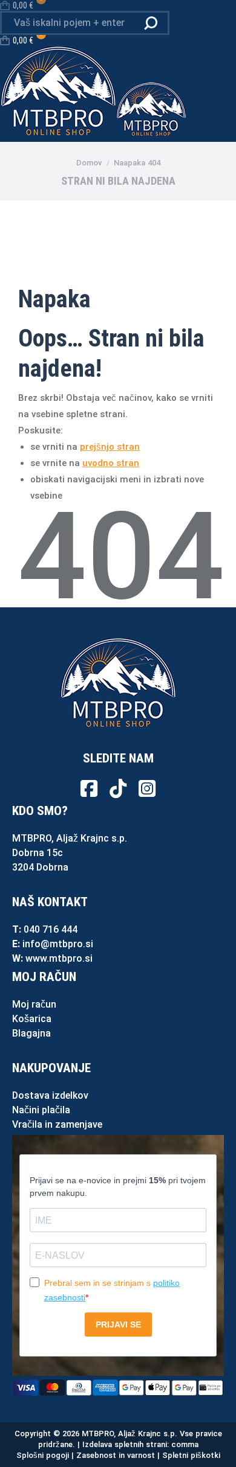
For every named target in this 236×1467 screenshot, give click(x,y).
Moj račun (34, 1004)
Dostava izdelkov (50, 1095)
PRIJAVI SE (118, 1324)
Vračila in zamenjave (57, 1124)
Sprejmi (36, 1447)
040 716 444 (50, 929)
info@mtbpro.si (57, 944)
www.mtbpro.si (59, 958)
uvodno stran (110, 463)
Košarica (31, 1018)
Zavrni (88, 1447)
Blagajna (31, 1033)
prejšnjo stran (110, 446)
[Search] (150, 23)
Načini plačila (41, 1110)
